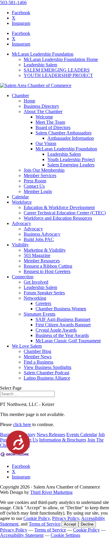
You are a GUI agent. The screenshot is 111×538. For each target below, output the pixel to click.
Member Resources (42, 260)
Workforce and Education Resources (58, 218)
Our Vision (46, 143)
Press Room (35, 180)
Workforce (22, 202)
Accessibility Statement (22, 535)
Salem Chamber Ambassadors (63, 132)
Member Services (40, 175)
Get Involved (36, 282)
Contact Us (34, 186)
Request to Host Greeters (47, 271)
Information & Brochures (62, 439)
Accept (70, 524)
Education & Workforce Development (59, 207)
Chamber (20, 95)
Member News (38, 356)
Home (29, 100)
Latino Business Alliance (47, 377)
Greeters (43, 303)
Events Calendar (81, 434)
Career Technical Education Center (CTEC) (65, 212)
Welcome (44, 116)
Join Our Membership (44, 170)
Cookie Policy (36, 518)
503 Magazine (37, 255)
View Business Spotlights (47, 367)
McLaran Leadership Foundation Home (61, 59)
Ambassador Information (70, 138)
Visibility (20, 244)
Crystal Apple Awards (56, 330)
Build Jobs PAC (39, 239)
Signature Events (39, 314)
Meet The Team (50, 122)
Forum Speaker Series (44, 292)
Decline (87, 524)
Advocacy (21, 223)
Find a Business (38, 361)
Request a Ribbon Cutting (48, 266)
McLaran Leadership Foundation (42, 54)
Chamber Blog (37, 351)
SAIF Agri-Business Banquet (63, 319)
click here (22, 424)
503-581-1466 (13, 2)
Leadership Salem (40, 64)
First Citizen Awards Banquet (63, 324)
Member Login (38, 191)
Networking (35, 298)
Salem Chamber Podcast (46, 372)
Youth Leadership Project (71, 159)
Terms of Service (44, 523)
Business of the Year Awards (62, 335)
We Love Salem (27, 346)
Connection (22, 276)
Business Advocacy (42, 234)
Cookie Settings (65, 535)
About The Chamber (43, 111)
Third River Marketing (51, 492)
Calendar (20, 196)
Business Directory (41, 106)
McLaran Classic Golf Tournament (68, 340)
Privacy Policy (65, 518)
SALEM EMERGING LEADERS (57, 70)
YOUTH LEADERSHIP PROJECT (58, 75)
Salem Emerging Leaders (70, 164)
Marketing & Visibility (45, 250)
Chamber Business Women (61, 308)
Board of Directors (53, 127)
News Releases (51, 434)
